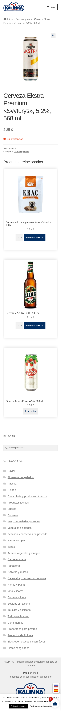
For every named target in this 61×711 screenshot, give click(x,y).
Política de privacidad (41, 706)
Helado (12, 490)
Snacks (12, 508)
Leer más (30, 411)
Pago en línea (30, 673)
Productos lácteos (18, 502)
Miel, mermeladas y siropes (24, 521)
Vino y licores (15, 591)
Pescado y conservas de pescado (27, 534)
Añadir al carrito (34, 237)
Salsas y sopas (16, 540)
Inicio (10, 19)
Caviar (11, 470)
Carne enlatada (17, 559)
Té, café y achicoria (19, 609)
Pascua (12, 483)
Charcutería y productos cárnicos (27, 496)
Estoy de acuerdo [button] (18, 706)
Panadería (14, 565)
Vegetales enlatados (20, 527)
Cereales (13, 515)
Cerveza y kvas (24, 19)
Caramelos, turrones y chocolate (27, 578)
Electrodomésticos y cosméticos (26, 641)
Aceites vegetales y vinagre (24, 553)
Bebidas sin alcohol (19, 603)
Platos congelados (18, 647)
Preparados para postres (22, 628)
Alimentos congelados (21, 477)
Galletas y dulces (18, 572)
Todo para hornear (18, 616)
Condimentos (15, 622)
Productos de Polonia (20, 635)
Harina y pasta (16, 584)
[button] (53, 35)
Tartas (11, 546)
